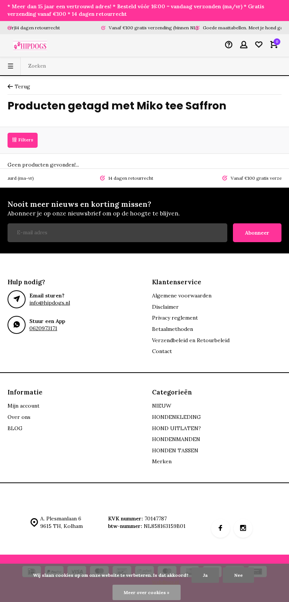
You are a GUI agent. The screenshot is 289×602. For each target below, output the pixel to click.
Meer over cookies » (146, 592)
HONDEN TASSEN (175, 450)
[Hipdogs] (30, 45)
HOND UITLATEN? (176, 428)
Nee (238, 575)
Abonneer (257, 232)
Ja (205, 575)
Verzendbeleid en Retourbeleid (191, 340)
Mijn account (24, 405)
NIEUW (161, 405)
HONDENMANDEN (176, 439)
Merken (162, 461)
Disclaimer (165, 306)
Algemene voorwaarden (181, 295)
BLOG (15, 428)
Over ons (19, 417)
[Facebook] (220, 528)
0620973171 (43, 328)
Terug (22, 86)
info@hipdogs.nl (49, 302)
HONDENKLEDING (176, 417)
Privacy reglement (175, 317)
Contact (162, 351)
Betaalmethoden (172, 329)
